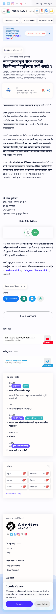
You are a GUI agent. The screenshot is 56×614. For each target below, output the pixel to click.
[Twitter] (22, 534)
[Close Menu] (49, 33)
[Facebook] (15, 534)
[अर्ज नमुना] (16, 386)
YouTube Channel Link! (36, 33)
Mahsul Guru (18, 10)
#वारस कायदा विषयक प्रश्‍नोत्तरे (15, 286)
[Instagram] (18, 534)
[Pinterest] (25, 534)
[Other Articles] (29, 20)
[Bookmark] (42, 11)
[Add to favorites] (43, 90)
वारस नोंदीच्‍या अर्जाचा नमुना (19, 390)
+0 (35, 232)
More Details (42, 604)
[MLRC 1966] (17, 418)
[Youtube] (7, 534)
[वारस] (26, 386)
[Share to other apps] (40, 299)
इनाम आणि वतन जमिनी (18, 450)
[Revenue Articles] (11, 20)
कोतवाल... (13, 436)
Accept (19, 604)
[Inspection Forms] (46, 20)
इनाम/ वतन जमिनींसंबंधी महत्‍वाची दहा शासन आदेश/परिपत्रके (29, 424)
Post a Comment (28, 316)
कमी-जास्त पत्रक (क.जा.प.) (20, 408)
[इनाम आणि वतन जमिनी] (34, 418)
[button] (47, 11)
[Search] (37, 11)
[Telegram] (11, 534)
